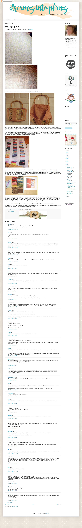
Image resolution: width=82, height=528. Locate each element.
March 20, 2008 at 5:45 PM (12, 355)
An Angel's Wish (54, 171)
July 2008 (68, 174)
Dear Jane (31, 29)
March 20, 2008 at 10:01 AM (13, 229)
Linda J (9, 348)
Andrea (9, 250)
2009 (67, 164)
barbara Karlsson (11, 377)
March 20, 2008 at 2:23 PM (12, 299)
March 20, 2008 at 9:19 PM (12, 380)
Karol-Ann (10, 359)
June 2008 (69, 176)
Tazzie (9, 232)
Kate (9, 399)
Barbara (9, 368)
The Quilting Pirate (11, 286)
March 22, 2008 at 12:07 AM (13, 453)
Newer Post (7, 504)
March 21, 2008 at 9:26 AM (12, 437)
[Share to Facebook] (29, 209)
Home (5, 19)
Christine (9, 310)
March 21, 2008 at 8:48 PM (12, 446)
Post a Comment (9, 502)
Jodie (9, 264)
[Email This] (26, 209)
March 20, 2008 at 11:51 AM (13, 254)
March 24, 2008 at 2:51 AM (12, 483)
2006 (67, 196)
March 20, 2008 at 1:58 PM (12, 290)
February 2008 (69, 191)
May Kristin (10, 294)
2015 (67, 155)
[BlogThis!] (27, 209)
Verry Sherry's (18, 203)
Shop (15, 19)
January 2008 (69, 193)
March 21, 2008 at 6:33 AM (12, 403)
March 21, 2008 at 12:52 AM (13, 389)
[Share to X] (28, 209)
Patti (9, 383)
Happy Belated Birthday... (71, 182)
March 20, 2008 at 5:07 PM (12, 345)
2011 (67, 161)
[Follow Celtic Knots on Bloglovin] (68, 128)
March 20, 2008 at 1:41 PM (12, 283)
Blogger (47, 513)
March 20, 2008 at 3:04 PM (12, 306)
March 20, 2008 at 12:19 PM (13, 261)
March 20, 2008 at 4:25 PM (12, 335)
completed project (12, 211)
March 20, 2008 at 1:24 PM (12, 268)
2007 (67, 195)
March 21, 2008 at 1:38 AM (12, 396)
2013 (67, 158)
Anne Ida (9, 224)
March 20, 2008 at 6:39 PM (12, 365)
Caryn (9, 258)
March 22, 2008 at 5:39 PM (12, 464)
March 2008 (69, 180)
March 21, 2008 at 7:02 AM (12, 418)
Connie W (9, 279)
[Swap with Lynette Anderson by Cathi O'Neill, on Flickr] (21, 194)
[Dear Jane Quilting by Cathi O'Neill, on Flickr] (21, 88)
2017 (67, 152)
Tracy (9, 449)
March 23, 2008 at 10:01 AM (13, 471)
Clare (9, 421)
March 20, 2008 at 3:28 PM (12, 329)
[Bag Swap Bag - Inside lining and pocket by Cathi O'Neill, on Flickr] (42, 125)
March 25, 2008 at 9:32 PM (12, 490)
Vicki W (9, 332)
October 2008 (69, 170)
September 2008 (70, 171)
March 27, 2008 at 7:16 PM (12, 500)
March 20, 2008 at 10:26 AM (13, 238)
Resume (10, 19)
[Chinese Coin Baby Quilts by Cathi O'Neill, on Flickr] (17, 167)
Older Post (59, 504)
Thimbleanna (10, 393)
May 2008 (68, 177)
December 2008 (70, 167)
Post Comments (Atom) (14, 506)
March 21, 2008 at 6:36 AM (12, 412)
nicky (9, 467)
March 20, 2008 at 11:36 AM (13, 247)
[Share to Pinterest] (30, 209)
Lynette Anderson (28, 169)
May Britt (9, 242)
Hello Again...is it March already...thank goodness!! (72, 189)
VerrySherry (10, 431)
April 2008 (69, 179)
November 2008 (70, 168)
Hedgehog (10, 415)
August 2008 (69, 173)
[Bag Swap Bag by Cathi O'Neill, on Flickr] (17, 125)
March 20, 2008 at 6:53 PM (12, 373)
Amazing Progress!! (70, 183)
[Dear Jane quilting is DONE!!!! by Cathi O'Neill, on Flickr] (18, 63)
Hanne (9, 486)
